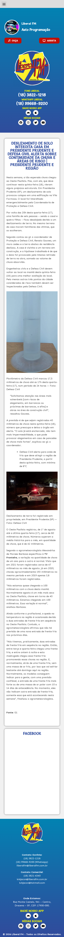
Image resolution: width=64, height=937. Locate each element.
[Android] (28, 112)
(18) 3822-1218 (32, 94)
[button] (3, 3)
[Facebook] (21, 122)
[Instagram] (28, 122)
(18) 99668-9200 (32, 103)
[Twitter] (35, 122)
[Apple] (35, 112)
